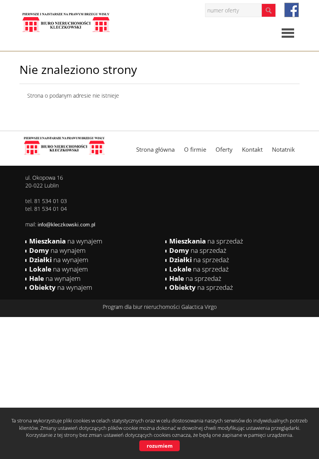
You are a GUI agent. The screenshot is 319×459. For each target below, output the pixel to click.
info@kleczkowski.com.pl (66, 225)
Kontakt (252, 149)
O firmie (195, 149)
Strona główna (155, 149)
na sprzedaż (206, 241)
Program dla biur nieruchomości (142, 306)
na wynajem (65, 241)
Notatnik (283, 149)
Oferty (224, 149)
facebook (291, 10)
